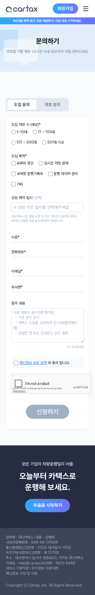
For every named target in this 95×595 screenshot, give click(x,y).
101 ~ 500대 (27, 142)
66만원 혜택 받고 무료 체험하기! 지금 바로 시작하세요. (47, 21)
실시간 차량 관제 (56, 163)
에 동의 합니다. (44, 363)
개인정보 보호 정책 (33, 363)
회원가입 (65, 8)
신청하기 (47, 412)
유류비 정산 (25, 163)
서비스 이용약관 (17, 568)
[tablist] (37, 104)
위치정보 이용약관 (44, 568)
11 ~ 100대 (46, 132)
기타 (20, 184)
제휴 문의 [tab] (52, 104)
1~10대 (22, 132)
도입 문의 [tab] (22, 104)
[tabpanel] (47, 273)
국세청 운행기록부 (30, 174)
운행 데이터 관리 (66, 174)
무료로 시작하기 (47, 505)
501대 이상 (55, 142)
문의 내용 (18, 303)
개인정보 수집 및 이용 (21, 573)
